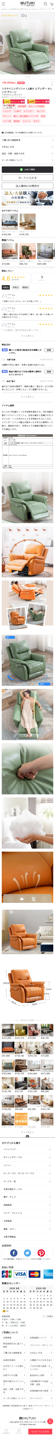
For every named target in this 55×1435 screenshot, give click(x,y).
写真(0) (15, 287)
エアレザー (29, 111)
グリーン (7, 116)
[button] (1, 224)
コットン (26, 121)
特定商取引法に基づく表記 (21, 1406)
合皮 (43, 116)
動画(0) (25, 287)
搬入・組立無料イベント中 (26, 116)
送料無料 (22, 106)
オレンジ (41, 111)
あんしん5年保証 (36, 106)
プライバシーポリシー (43, 1406)
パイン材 (7, 121)
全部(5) (6, 287)
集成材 (17, 121)
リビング (7, 111)
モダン (36, 121)
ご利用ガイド (27, 1409)
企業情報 (5, 1406)
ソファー (5, 9)
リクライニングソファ (19, 9)
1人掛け (17, 111)
